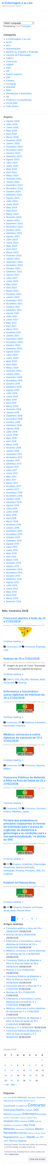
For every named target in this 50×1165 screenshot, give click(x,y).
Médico (7, 768)
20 (30, 1075)
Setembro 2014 (14, 579)
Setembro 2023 (14, 233)
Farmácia (6, 1118)
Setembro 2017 (13, 463)
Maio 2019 (11, 399)
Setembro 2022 (14, 271)
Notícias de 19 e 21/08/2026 (20, 992)
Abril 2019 (11, 402)
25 (18, 1080)
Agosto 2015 (12, 543)
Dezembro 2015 (14, 531)
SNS (38, 870)
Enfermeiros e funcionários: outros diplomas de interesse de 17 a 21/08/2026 (23, 1001)
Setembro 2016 (14, 502)
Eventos (10, 80)
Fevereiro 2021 (13, 332)
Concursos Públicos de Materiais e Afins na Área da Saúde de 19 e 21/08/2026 (23, 1021)
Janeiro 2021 (12, 335)
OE (7, 96)
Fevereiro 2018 (13, 447)
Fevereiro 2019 (13, 409)
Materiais (16, 811)
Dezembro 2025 (14, 146)
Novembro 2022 (14, 265)
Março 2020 (12, 367)
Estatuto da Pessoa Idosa (19, 882)
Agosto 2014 (12, 582)
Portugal (37, 1133)
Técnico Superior (18, 1140)
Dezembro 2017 (14, 454)
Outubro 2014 (13, 575)
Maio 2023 (11, 246)
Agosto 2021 (12, 313)
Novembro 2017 (14, 457)
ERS (8, 77)
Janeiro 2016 (12, 527)
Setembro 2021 (14, 310)
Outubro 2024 (13, 191)
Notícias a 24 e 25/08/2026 (20, 969)
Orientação (9, 870)
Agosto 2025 (12, 159)
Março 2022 (12, 290)
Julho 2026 (12, 124)
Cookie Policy (13, 1154)
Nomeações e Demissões (19, 93)
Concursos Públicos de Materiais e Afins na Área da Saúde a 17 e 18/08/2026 (23, 1033)
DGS (8, 67)
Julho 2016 (11, 508)
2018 (9, 1098)
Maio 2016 (11, 515)
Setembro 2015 (14, 540)
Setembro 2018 (14, 425)
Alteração (32, 1098)
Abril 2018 (11, 441)
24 (12, 1080)
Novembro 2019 (14, 380)
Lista (5, 649)
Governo (23, 1118)
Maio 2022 (11, 284)
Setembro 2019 (14, 386)
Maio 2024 (11, 207)
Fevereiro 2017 (13, 486)
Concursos (11, 61)
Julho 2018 (11, 431)
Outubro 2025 (13, 153)
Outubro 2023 (13, 230)
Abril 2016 (11, 518)
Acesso (17, 864)
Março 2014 (12, 598)
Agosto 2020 (12, 351)
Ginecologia (39, 864)
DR (7, 71)
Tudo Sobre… (13, 106)
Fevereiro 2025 (13, 178)
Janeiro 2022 (13, 297)
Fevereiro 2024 (13, 217)
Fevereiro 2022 (13, 294)
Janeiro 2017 (12, 489)
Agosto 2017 (12, 467)
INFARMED (8, 1121)
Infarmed (10, 87)
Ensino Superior (14, 74)
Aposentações (13, 48)
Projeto (43, 1133)
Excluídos (41, 1114)
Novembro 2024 (14, 188)
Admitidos (22, 1097)
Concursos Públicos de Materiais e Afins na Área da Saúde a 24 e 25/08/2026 (23, 979)
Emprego (40, 646)
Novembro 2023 (14, 226)
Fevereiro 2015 (13, 563)
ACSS (9, 42)
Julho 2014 (11, 585)
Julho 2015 (11, 547)
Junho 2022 (12, 281)
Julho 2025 (12, 162)
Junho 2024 (12, 204)
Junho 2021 (12, 319)
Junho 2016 (12, 511)
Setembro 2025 (14, 156)
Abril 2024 (11, 210)
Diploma (29, 722)
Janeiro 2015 (12, 566)
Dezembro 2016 (14, 492)
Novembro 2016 (14, 495)
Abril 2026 (11, 133)
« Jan (6, 1084)
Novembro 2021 (14, 303)
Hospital (29, 1118)
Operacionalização (25, 867)
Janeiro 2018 (12, 451)
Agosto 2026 (12, 121)
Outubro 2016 (13, 499)
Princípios (30, 870)
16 (6, 1075)
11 (18, 1070)
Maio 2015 (11, 553)
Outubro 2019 (13, 383)
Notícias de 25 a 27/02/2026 (21, 658)
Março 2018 (12, 444)
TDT (42, 1137)
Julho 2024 (12, 201)
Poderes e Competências (18, 99)
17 (12, 1075)
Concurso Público (14, 1109)
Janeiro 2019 (12, 412)
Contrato (29, 1110)
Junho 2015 (12, 550)
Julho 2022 (12, 278)
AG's (8, 45)
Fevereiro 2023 (13, 255)
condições (27, 864)
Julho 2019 (11, 393)
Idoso (13, 910)
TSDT (5, 1141)
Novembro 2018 (14, 419)
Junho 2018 (12, 435)
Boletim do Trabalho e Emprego (22, 51)
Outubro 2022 (13, 268)
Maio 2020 (11, 361)
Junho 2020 (12, 358)
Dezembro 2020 (14, 338)
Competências (21, 1106)
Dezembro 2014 (14, 569)
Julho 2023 (12, 239)
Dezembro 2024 (14, 185)
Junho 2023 (12, 242)
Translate (25, 26)
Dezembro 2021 (14, 300)
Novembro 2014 (14, 572)
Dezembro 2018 (14, 415)
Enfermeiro (40, 722)
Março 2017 (12, 483)
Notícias (23, 682)
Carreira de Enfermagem (18, 55)
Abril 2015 (11, 556)
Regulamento (11, 1137)
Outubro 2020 (13, 345)
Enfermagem (17, 1114)
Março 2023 (12, 252)
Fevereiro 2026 (13, 140)
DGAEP (9, 64)
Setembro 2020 (14, 348)
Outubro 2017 (13, 460)
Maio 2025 (11, 169)
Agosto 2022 (12, 274)
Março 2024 (12, 214)
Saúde (26, 811)
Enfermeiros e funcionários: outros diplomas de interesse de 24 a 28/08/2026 (23, 944)
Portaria (20, 870)
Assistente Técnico (22, 1101)
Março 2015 (12, 559)
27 (30, 1080)
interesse (20, 725)
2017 (5, 1098)
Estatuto (17, 907)
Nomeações (10, 1132)
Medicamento (19, 1129)
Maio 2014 (11, 591)
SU (43, 870)
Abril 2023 (11, 249)
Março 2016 (12, 521)
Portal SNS (11, 103)
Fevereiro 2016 (13, 524)
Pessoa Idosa (23, 910)
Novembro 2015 (14, 534)
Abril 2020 (11, 364)
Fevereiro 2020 (13, 370)
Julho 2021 (11, 316)
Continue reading (13, 641)
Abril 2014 (11, 595)
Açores (32, 1101)
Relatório (22, 1137)
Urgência (8, 873)
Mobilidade (29, 1129)
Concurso (30, 646)
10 (12, 1070)
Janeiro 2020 (13, 374)
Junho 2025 (12, 166)
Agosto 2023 (12, 236)
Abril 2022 (11, 287)
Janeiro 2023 (13, 258)
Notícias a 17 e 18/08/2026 (19, 1027)
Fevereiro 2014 (13, 601)
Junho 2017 (12, 473)
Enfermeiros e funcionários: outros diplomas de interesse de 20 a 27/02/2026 (24, 694)
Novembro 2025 (14, 150)
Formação (11, 83)
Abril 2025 (11, 172)
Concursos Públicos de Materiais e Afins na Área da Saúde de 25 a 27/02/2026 (24, 780)
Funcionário (9, 725)
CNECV (10, 58)
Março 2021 (12, 329)
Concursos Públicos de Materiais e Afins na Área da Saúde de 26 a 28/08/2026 (23, 963)
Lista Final (28, 1125)
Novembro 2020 (14, 342)
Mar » (14, 1084)
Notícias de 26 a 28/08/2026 (21, 934)
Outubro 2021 (13, 306)
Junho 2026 (12, 127)
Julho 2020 (12, 354)
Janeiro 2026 (13, 143)
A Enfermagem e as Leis (17, 3)
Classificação (9, 1106)
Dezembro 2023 (14, 223)
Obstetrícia (9, 867)
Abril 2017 (11, 479)
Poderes (31, 1133)
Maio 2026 (11, 130)
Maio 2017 (11, 476)
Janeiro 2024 (13, 220)
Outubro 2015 (13, 537)
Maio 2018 (11, 438)
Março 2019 (12, 406)
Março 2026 (12, 137)
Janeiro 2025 (13, 182)
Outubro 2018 (13, 422)
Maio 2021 (11, 322)
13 (30, 1070)
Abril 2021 (11, 326)
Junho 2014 (12, 588)
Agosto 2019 (12, 390)
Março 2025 (12, 175)
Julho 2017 (11, 470)
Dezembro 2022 (14, 262)
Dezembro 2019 (14, 377)
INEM (35, 1118)
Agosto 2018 (12, 428)
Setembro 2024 (14, 194)
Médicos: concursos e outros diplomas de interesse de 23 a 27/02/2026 (22, 737)
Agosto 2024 (12, 198)
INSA (8, 90)
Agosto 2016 (12, 505)
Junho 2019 (12, 396)
